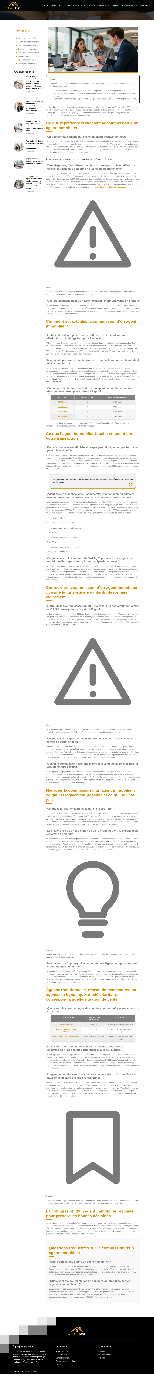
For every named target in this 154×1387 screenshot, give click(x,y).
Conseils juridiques (75, 5)
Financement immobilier (125, 5)
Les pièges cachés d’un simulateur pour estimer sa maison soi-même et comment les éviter (34, 125)
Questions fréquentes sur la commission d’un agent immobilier (29, 63)
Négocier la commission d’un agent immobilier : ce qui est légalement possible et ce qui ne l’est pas (29, 53)
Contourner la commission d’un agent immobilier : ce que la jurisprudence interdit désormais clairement (29, 49)
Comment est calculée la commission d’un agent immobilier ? (29, 42)
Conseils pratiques (99, 5)
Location (145, 5)
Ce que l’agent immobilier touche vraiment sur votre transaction (29, 45)
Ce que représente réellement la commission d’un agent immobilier (29, 38)
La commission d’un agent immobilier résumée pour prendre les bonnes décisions (29, 60)
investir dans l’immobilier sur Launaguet (109, 187)
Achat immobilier (52, 5)
